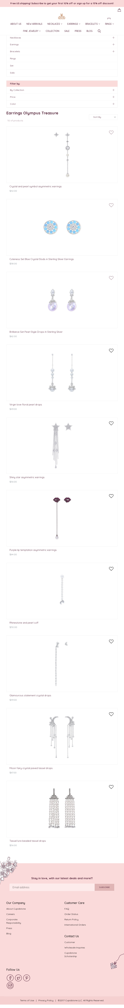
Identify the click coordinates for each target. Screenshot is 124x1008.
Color (13, 103)
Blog (90, 31)
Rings (110, 24)
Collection (52, 31)
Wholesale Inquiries (74, 947)
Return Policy (71, 919)
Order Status (71, 914)
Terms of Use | (29, 1000)
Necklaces (55, 24)
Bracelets (93, 24)
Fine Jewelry (33, 31)
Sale (67, 31)
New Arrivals (34, 24)
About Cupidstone (16, 908)
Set (11, 65)
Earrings (75, 24)
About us (15, 24)
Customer (69, 942)
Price (12, 96)
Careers (10, 914)
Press (78, 31)
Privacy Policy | (48, 1000)
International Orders (75, 924)
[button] (111, 132)
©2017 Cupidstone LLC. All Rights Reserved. (81, 1000)
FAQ (66, 908)
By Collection (17, 90)
